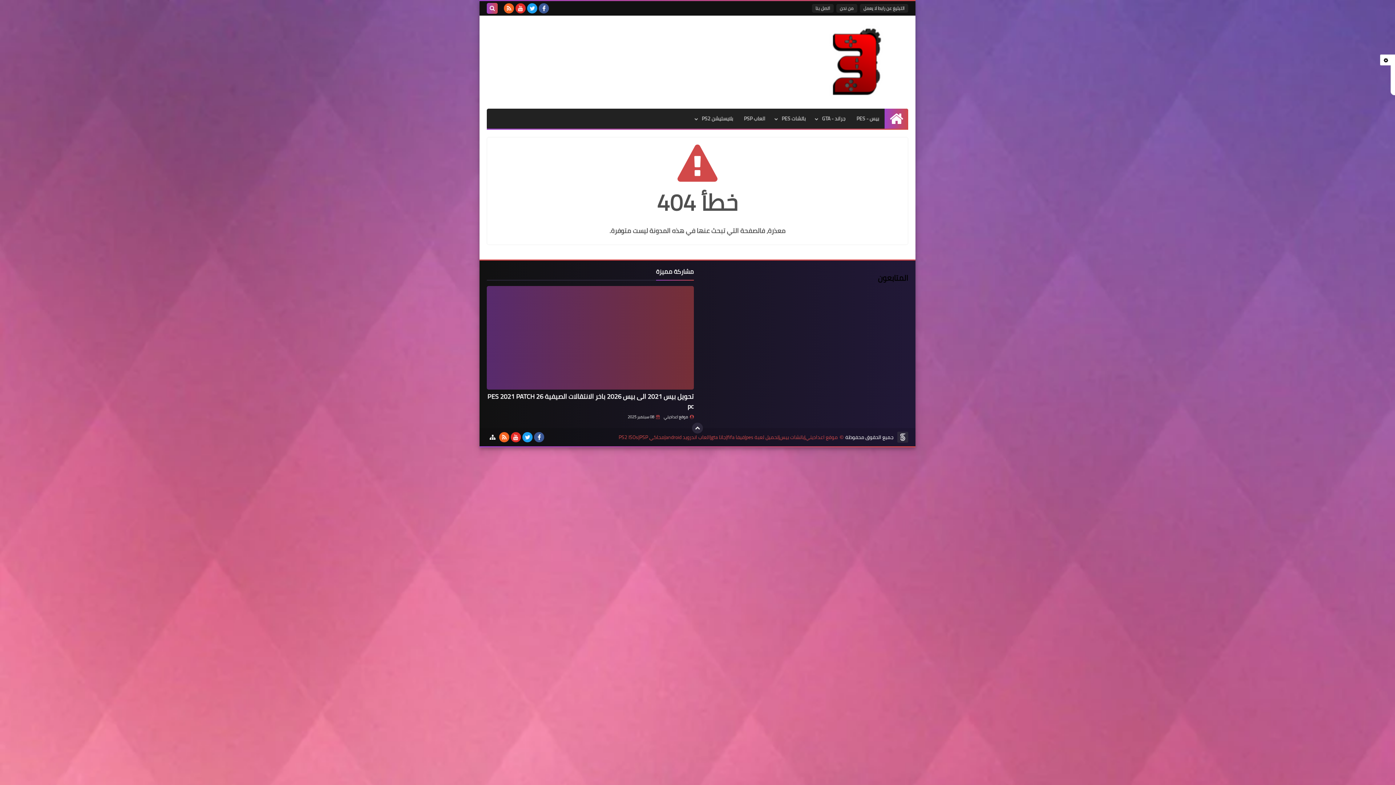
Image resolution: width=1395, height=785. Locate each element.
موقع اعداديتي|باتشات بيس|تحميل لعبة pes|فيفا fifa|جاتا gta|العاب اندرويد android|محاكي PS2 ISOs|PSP (728, 437)
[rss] (509, 8)
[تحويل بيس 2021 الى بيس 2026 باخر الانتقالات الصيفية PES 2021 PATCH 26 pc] (590, 338)
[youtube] (520, 8)
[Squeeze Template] (902, 437)
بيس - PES (868, 118)
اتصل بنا (823, 8)
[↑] (697, 428)
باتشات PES (794, 118)
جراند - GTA (834, 118)
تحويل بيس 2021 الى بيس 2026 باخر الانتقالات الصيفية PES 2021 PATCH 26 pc (591, 401)
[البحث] (492, 8)
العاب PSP (754, 118)
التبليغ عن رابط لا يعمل (884, 8)
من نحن (847, 8)
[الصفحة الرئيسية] (896, 119)
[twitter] (532, 8)
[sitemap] (493, 437)
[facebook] (544, 8)
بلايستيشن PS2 (717, 118)
